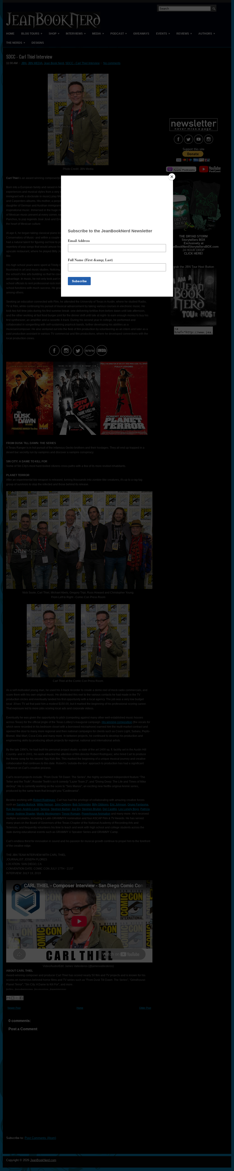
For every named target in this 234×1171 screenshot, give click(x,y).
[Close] (171, 176)
